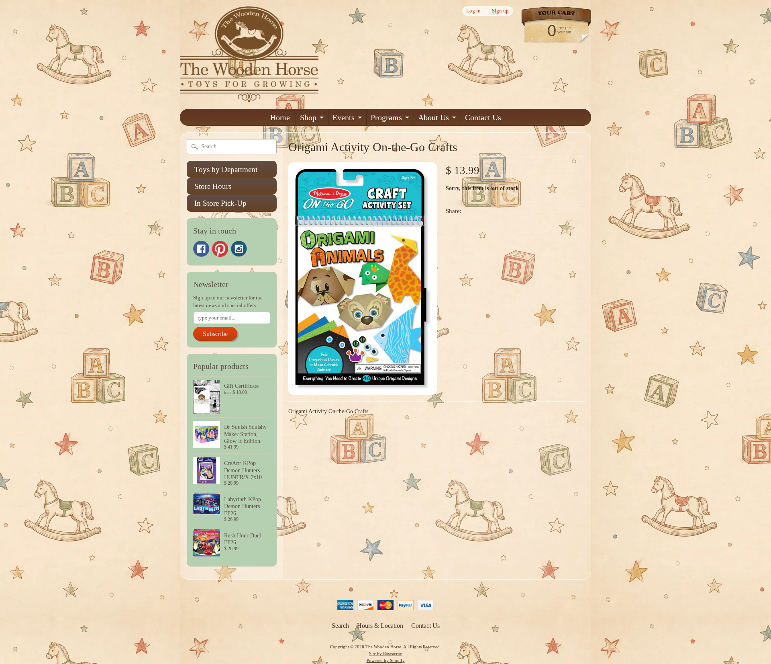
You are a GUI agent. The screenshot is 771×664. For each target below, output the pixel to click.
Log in (473, 11)
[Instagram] (239, 249)
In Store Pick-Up (220, 203)
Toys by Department (225, 169)
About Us (433, 117)
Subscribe (215, 333)
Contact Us (483, 117)
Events (343, 117)
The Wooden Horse (383, 646)
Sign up (500, 11)
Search (340, 625)
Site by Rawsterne (385, 653)
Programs (386, 117)
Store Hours (212, 186)
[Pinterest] (220, 249)
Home (280, 117)
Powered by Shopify (386, 660)
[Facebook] (201, 249)
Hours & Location (380, 625)
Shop (308, 117)
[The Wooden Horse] (249, 97)
